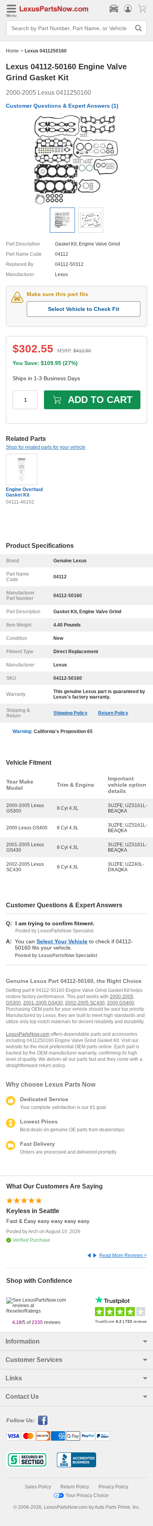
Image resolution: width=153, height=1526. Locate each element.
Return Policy (113, 713)
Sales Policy (38, 1487)
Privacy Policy (113, 1487)
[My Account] (128, 8)
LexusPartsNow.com (27, 1034)
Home (12, 51)
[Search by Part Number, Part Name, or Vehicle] (138, 28)
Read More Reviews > (123, 1255)
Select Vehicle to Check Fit (83, 309)
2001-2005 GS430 (43, 1003)
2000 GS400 (120, 1003)
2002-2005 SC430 (85, 1003)
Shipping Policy (70, 713)
